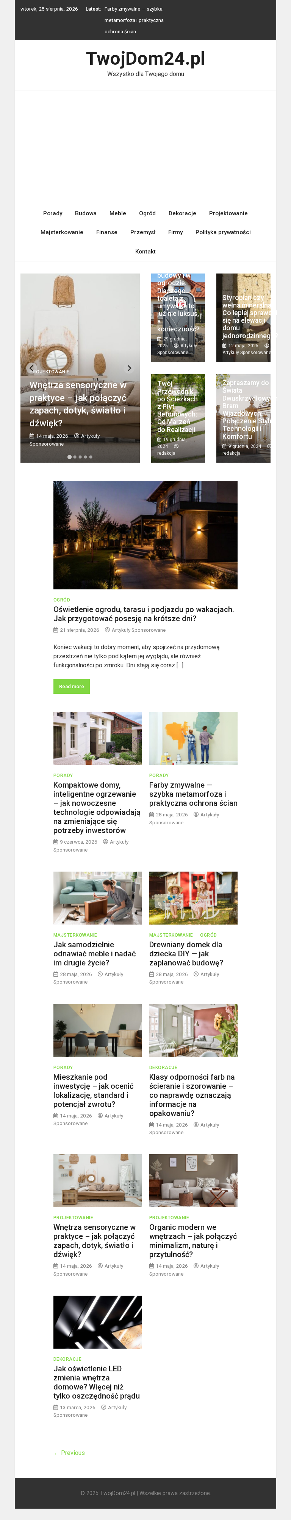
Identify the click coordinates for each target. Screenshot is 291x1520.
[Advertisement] (145, 147)
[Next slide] (129, 368)
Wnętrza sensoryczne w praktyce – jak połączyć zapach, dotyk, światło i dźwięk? (94, 1241)
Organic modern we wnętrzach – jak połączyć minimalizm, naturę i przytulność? (193, 1241)
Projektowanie (228, 213)
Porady (52, 213)
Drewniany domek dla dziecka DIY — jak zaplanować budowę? (186, 953)
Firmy (175, 232)
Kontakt (145, 251)
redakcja (166, 453)
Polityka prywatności (223, 232)
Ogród (147, 213)
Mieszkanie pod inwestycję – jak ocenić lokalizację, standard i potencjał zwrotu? (93, 1090)
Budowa (86, 213)
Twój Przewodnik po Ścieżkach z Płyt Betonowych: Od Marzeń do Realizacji (177, 406)
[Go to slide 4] (85, 456)
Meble (118, 213)
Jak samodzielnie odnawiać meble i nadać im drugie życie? (94, 953)
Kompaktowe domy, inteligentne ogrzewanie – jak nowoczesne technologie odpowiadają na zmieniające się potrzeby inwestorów (97, 807)
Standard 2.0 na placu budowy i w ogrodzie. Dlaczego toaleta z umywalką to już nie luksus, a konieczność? (178, 294)
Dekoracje (182, 213)
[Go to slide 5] (90, 456)
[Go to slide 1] (69, 457)
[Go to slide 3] (80, 456)
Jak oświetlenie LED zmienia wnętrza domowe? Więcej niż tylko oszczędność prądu (96, 1382)
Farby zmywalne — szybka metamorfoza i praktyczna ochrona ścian (134, 19)
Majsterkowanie (62, 232)
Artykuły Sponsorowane (246, 352)
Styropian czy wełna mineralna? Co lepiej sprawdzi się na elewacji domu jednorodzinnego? (250, 317)
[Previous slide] (31, 368)
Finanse (106, 232)
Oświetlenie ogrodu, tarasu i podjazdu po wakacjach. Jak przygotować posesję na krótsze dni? (143, 614)
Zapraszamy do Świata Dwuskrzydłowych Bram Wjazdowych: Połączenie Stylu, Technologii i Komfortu (250, 409)
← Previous (69, 1452)
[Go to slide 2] (75, 456)
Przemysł (142, 232)
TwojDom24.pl (145, 58)
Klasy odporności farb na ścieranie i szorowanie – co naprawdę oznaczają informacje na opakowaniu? (192, 1095)
